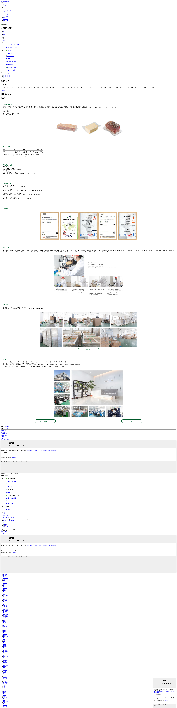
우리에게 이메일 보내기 (6, 90)
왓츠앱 (2, 533)
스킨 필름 (9, 53)
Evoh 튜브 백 (4, 433)
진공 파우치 (9, 59)
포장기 (7, 16)
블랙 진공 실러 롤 (11, 498)
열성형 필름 (9, 64)
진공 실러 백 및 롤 (11, 47)
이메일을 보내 (4, 531)
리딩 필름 (9, 492)
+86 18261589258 (5, 1)
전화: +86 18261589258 (8, 520)
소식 (4, 17)
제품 (4, 13)
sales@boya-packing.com (9, 517)
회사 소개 (5, 8)
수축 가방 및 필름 (8, 426)
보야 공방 (8, 10)
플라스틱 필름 (4, 435)
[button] (88, 349)
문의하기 (5, 19)
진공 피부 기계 (10, 70)
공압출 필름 (3, 430)
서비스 (5, 11)
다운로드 (5, 20)
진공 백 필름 (4, 438)
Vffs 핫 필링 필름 (5, 439)
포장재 (7, 14)
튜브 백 (2, 436)
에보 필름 (3, 432)
